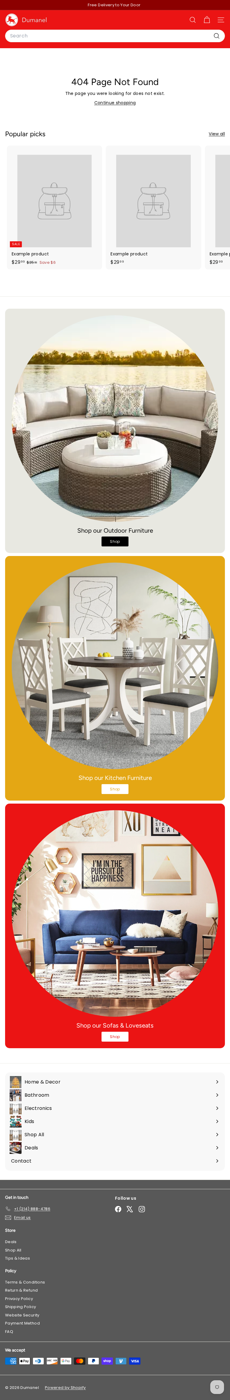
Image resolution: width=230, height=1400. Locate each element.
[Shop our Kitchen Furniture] (115, 666)
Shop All (13, 1250)
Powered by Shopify (65, 1387)
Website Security (22, 1315)
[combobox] (115, 36)
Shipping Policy (20, 1307)
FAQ (9, 1331)
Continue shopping (115, 103)
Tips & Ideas (17, 1258)
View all (217, 134)
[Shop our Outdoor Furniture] (115, 418)
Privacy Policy (19, 1298)
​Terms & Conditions (25, 1282)
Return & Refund (21, 1290)
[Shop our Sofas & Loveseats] (115, 913)
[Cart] (207, 20)
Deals (11, 1242)
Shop (115, 541)
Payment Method (22, 1323)
